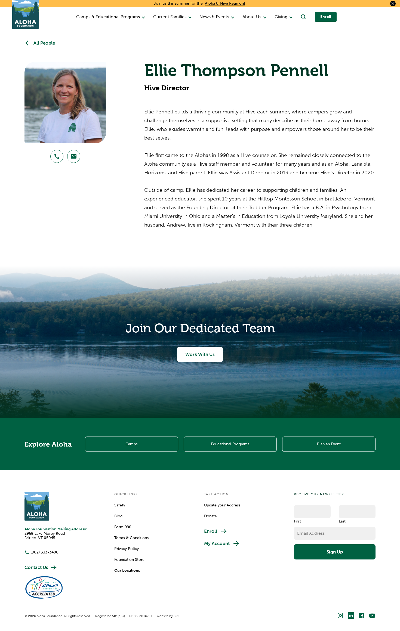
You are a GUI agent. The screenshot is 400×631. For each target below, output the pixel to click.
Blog (118, 516)
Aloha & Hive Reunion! (225, 3)
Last (342, 521)
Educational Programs (230, 444)
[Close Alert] (393, 3)
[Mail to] (73, 156)
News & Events (214, 16)
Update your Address (222, 505)
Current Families (169, 16)
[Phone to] (56, 156)
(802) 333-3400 (44, 552)
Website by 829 (167, 616)
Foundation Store (129, 560)
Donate (210, 516)
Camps (131, 444)
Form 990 (122, 527)
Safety (119, 505)
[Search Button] (303, 17)
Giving (281, 16)
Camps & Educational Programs (108, 16)
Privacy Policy (126, 549)
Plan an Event (329, 444)
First (297, 521)
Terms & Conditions (131, 538)
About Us (251, 16)
